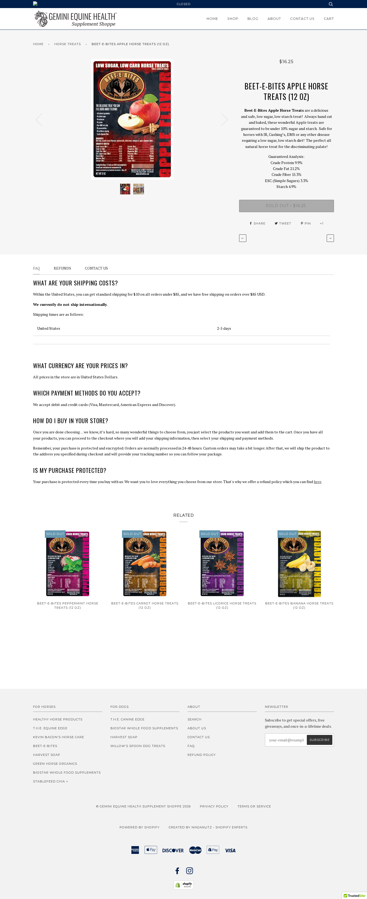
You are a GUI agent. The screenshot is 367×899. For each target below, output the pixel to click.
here (317, 481)
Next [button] (221, 119)
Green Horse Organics (55, 764)
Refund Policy (202, 755)
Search (195, 719)
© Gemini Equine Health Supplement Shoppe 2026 (143, 806)
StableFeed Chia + (50, 781)
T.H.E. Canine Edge (127, 719)
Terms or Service (254, 806)
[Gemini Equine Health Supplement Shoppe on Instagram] (189, 872)
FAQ (191, 746)
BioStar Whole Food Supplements (67, 772)
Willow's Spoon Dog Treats (137, 746)
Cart (329, 19)
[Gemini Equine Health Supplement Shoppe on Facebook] (177, 872)
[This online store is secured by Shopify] (184, 887)
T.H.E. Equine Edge (50, 728)
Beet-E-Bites (45, 746)
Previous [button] (42, 119)
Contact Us (302, 19)
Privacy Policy (214, 806)
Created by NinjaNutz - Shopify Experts (208, 827)
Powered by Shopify (140, 827)
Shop (232, 19)
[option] (132, 119)
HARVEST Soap (46, 755)
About (274, 19)
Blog (252, 19)
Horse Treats (67, 44)
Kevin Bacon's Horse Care (58, 737)
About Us (197, 728)
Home (212, 19)
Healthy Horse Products (57, 719)
